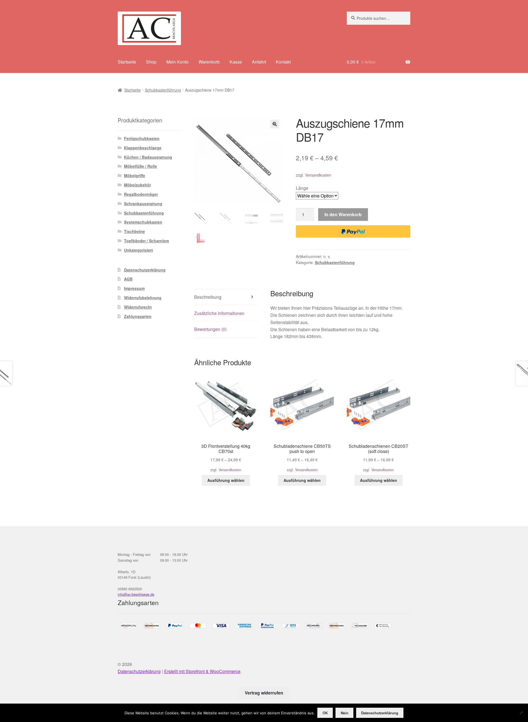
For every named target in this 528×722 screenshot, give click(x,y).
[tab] (226, 297)
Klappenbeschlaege (142, 147)
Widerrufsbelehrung (142, 297)
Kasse (236, 62)
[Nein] (521, 712)
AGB (128, 279)
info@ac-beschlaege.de (136, 594)
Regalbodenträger (141, 194)
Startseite (127, 62)
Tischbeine (134, 231)
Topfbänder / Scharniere (146, 240)
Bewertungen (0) (210, 329)
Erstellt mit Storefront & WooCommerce (202, 671)
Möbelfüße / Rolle (140, 166)
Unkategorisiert (138, 250)
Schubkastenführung (163, 90)
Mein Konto (177, 62)
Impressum (134, 288)
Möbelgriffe (134, 175)
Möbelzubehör (137, 185)
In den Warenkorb (343, 214)
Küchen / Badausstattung (148, 157)
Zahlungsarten (138, 316)
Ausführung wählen (225, 480)
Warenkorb (209, 62)
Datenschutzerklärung (145, 270)
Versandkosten (318, 175)
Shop (151, 62)
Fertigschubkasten (142, 138)
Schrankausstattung (143, 203)
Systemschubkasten (143, 222)
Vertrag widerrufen (264, 693)
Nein (344, 712)
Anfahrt (259, 62)
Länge (302, 188)
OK (325, 712)
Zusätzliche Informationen (219, 313)
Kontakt (283, 62)
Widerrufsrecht (138, 307)
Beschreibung (207, 297)
